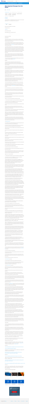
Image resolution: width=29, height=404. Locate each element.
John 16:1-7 (6, 29)
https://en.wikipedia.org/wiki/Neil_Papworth (10, 348)
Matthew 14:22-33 (8, 121)
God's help (6, 14)
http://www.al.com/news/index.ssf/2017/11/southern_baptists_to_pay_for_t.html (15, 363)
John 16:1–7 (6, 13)
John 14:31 (12, 44)
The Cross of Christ (14, 13)
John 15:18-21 (13, 85)
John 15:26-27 (8, 265)
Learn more (20, 3)
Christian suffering (14, 14)
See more (23, 371)
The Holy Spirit (10, 13)
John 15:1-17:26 (16, 343)
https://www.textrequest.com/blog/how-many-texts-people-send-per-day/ (14, 346)
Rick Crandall (8, 9)
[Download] (10, 376)
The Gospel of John (7, 12)
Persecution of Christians (19, 13)
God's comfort (9, 14)
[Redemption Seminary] (14, 391)
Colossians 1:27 (11, 283)
